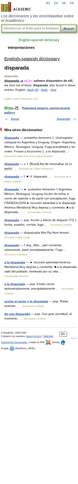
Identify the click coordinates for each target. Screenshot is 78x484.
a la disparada (14, 262)
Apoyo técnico (33, 336)
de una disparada (17, 314)
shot (53, 89)
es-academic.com (16, 7)
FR (72, 3)
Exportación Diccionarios (14, 342)
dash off (32, 89)
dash (44, 89)
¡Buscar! (68, 28)
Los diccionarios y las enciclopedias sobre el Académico (37, 18)
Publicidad (47, 336)
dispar (15, 119)
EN (56, 3)
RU (48, 3)
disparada (11, 137)
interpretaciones (21, 47)
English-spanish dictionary (39, 40)
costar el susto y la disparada (26, 301)
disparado (63, 119)
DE (64, 3)
